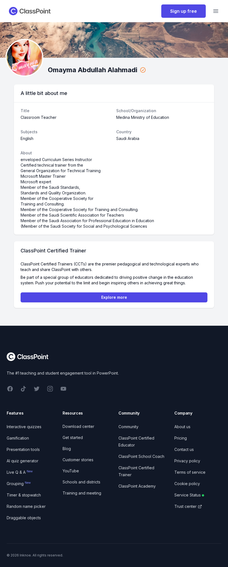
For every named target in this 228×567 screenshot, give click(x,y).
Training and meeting (82, 493)
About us (182, 426)
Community (128, 426)
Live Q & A (20, 472)
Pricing (180, 438)
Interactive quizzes (24, 426)
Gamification (18, 438)
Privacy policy (187, 460)
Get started (73, 437)
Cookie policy (187, 483)
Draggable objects (24, 517)
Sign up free (183, 11)
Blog (67, 448)
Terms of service (189, 472)
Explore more (114, 297)
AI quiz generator (22, 460)
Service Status (187, 495)
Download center (78, 426)
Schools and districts (81, 482)
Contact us (184, 449)
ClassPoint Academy (137, 486)
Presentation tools (23, 449)
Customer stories (78, 459)
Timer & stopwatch (24, 495)
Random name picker (26, 506)
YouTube (71, 470)
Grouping (19, 483)
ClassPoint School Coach (141, 456)
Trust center (185, 506)
